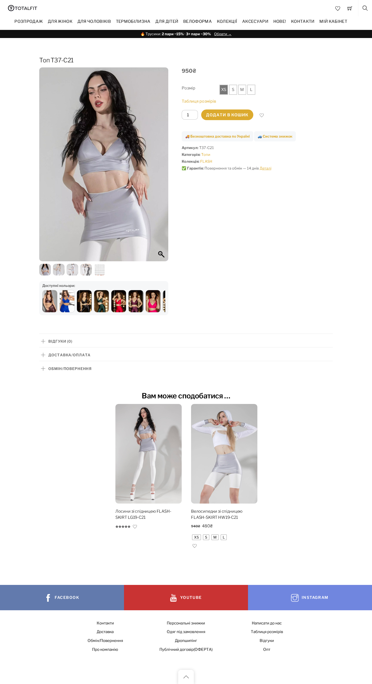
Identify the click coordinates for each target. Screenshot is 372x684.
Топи (205, 154)
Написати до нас (267, 623)
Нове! (279, 21)
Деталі (265, 168)
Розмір (188, 88)
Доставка (105, 631)
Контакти (303, 21)
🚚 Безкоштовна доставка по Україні (217, 136)
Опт (266, 649)
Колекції (227, 21)
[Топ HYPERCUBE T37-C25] (84, 301)
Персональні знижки (186, 623)
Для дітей (166, 21)
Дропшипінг (186, 640)
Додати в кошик (227, 115)
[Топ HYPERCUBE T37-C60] (49, 301)
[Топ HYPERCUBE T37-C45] (101, 301)
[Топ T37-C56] (67, 301)
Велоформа (197, 21)
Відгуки (267, 640)
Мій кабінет (333, 21)
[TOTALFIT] (22, 7)
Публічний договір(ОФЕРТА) (186, 649)
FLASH (206, 161)
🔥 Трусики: (186, 34)
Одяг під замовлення (186, 631)
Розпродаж (28, 21)
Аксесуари (255, 21)
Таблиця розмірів (199, 101)
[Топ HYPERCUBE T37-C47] (135, 301)
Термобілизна (133, 21)
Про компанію (105, 649)
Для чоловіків (94, 21)
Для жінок (60, 21)
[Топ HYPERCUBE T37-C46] (118, 301)
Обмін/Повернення (105, 640)
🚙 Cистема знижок (275, 136)
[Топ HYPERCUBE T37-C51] (153, 301)
